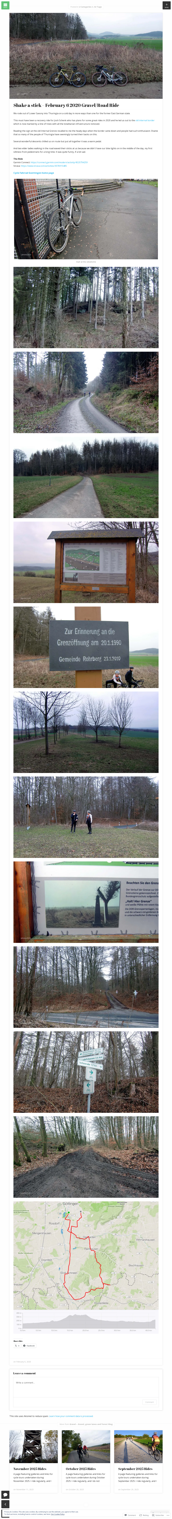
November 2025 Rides (29, 1469)
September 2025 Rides (135, 1469)
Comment (149, 1402)
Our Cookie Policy (57, 1514)
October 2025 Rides (81, 1469)
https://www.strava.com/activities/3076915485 (44, 165)
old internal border (145, 120)
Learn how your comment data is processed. (71, 1416)
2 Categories (85, 7)
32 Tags (98, 7)
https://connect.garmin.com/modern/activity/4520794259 (59, 162)
